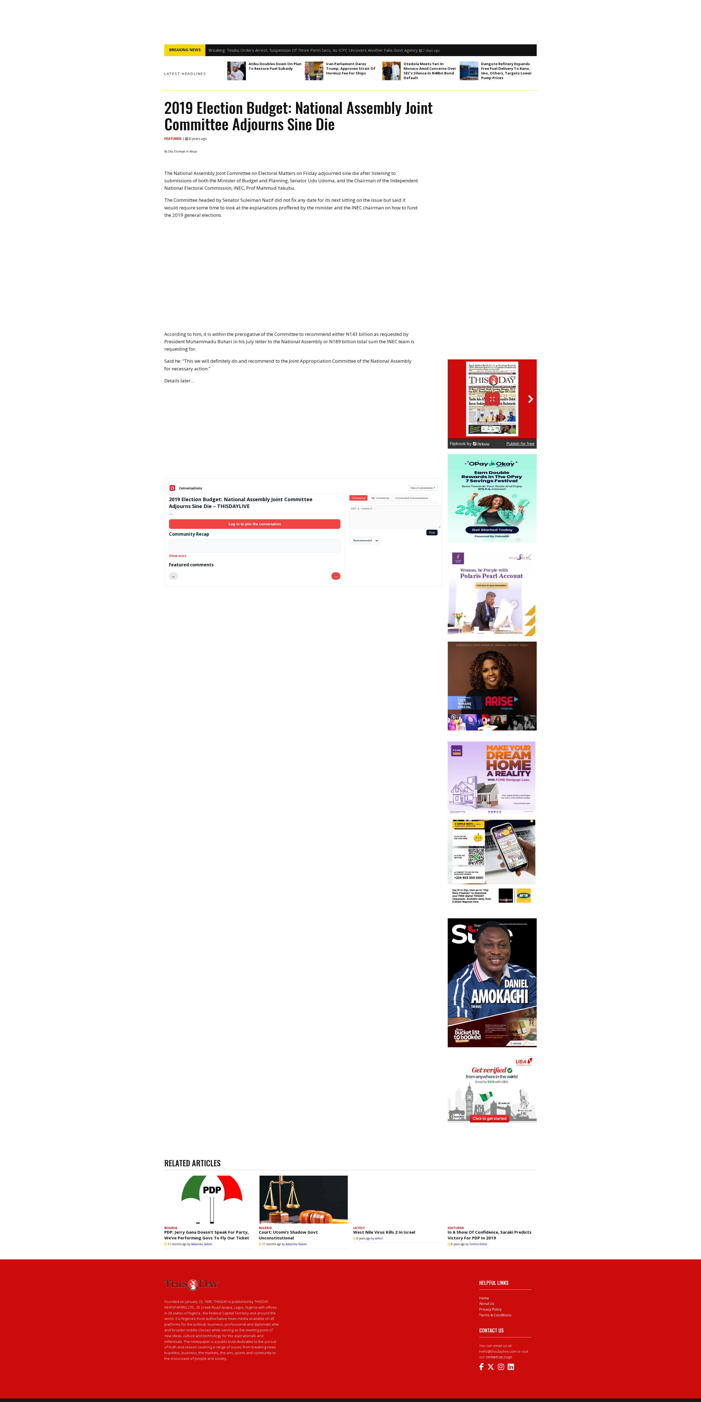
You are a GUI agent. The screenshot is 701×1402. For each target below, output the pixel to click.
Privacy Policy (490, 1309)
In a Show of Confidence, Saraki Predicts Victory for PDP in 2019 (490, 1235)
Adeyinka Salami (201, 1244)
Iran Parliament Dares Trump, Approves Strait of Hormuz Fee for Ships (350, 68)
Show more (177, 556)
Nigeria (170, 1228)
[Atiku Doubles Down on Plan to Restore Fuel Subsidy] (236, 71)
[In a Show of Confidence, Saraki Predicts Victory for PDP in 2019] (492, 1200)
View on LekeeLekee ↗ (422, 487)
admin (379, 1238)
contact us (494, 1356)
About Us (486, 1303)
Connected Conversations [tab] (411, 498)
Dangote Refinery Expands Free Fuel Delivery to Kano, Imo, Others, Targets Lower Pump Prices (506, 70)
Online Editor (478, 1244)
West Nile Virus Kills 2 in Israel (384, 1232)
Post (432, 532)
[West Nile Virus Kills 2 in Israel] (397, 1200)
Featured (173, 138)
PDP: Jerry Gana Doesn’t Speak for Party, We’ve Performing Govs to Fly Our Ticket (206, 1235)
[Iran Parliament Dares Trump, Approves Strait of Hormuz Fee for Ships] (314, 71)
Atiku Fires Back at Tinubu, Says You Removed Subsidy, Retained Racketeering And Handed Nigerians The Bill (311, 50)
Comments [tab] (358, 498)
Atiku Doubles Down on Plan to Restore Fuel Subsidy (275, 66)
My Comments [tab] (380, 498)
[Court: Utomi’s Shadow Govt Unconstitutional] (303, 1200)
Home (484, 1298)
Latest (359, 1228)
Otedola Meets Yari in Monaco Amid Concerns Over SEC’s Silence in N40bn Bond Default (430, 70)
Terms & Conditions (495, 1314)
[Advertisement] (303, 435)
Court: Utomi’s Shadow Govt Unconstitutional (288, 1235)
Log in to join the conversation (255, 524)
